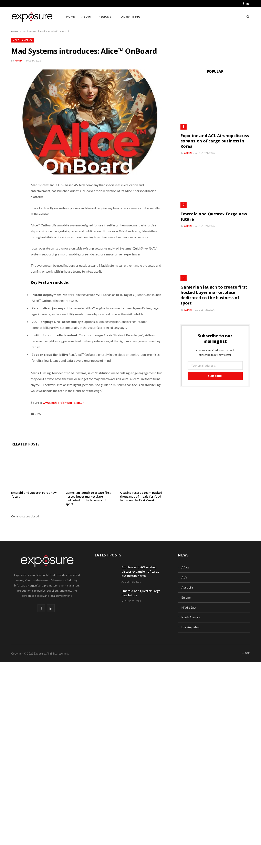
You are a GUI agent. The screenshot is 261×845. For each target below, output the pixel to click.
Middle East (188, 607)
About (87, 16)
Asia (184, 577)
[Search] (246, 16)
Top (247, 653)
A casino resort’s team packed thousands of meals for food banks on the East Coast (141, 496)
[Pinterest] (15, 239)
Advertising (130, 16)
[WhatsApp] (15, 197)
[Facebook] (15, 207)
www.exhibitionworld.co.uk (63, 402)
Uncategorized (190, 627)
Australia (187, 587)
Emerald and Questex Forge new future (33, 494)
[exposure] (32, 16)
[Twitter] (15, 228)
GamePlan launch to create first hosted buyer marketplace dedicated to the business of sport (88, 498)
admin (18, 60)
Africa (185, 567)
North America (22, 40)
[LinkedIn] (15, 218)
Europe (186, 597)
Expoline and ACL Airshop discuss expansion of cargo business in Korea (214, 141)
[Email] (15, 249)
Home (70, 16)
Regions (105, 16)
